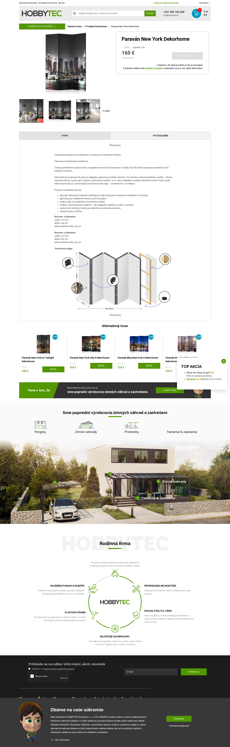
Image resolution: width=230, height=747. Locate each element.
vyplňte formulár (153, 68)
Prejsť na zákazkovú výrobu (165, 3)
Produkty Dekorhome (96, 26)
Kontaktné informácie (48, 3)
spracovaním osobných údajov (59, 669)
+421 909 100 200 (173, 12)
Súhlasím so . (53, 669)
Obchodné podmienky (28, 3)
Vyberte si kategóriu (40, 26)
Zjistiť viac (169, 390)
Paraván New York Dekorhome (125, 26)
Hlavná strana (75, 26)
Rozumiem (179, 718)
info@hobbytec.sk (170, 15)
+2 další (106, 111)
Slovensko (203, 3)
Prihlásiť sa (193, 672)
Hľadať (150, 13)
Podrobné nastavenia (179, 725)
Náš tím (61, 3)
